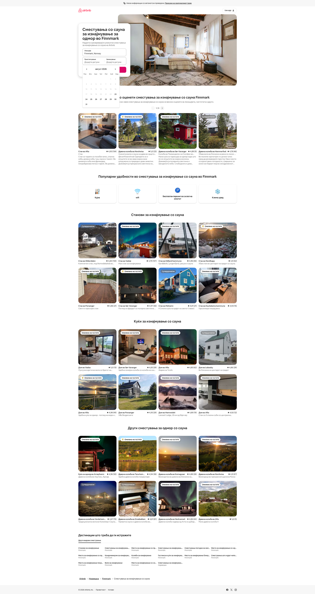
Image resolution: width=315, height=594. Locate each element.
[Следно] (162, 108)
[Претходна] (153, 108)
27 (101, 99)
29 (111, 99)
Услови (111, 590)
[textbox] (93, 62)
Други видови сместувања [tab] (89, 540)
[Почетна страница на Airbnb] (84, 10)
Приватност (101, 590)
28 (106, 99)
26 (96, 99)
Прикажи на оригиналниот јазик (178, 3)
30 (115, 99)
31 (86, 104)
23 (115, 94)
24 (86, 99)
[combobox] (104, 53)
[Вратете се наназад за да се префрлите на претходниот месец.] (87, 69)
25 (91, 99)
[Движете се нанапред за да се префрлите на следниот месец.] (115, 69)
